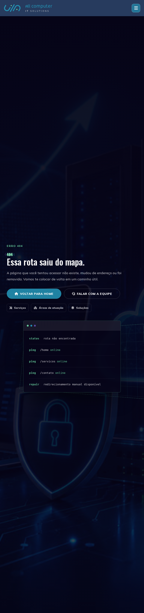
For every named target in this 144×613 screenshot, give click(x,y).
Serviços (20, 308)
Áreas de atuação (51, 308)
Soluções (82, 308)
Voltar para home (36, 294)
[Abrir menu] (136, 8)
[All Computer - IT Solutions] (28, 8)
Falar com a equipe (94, 294)
